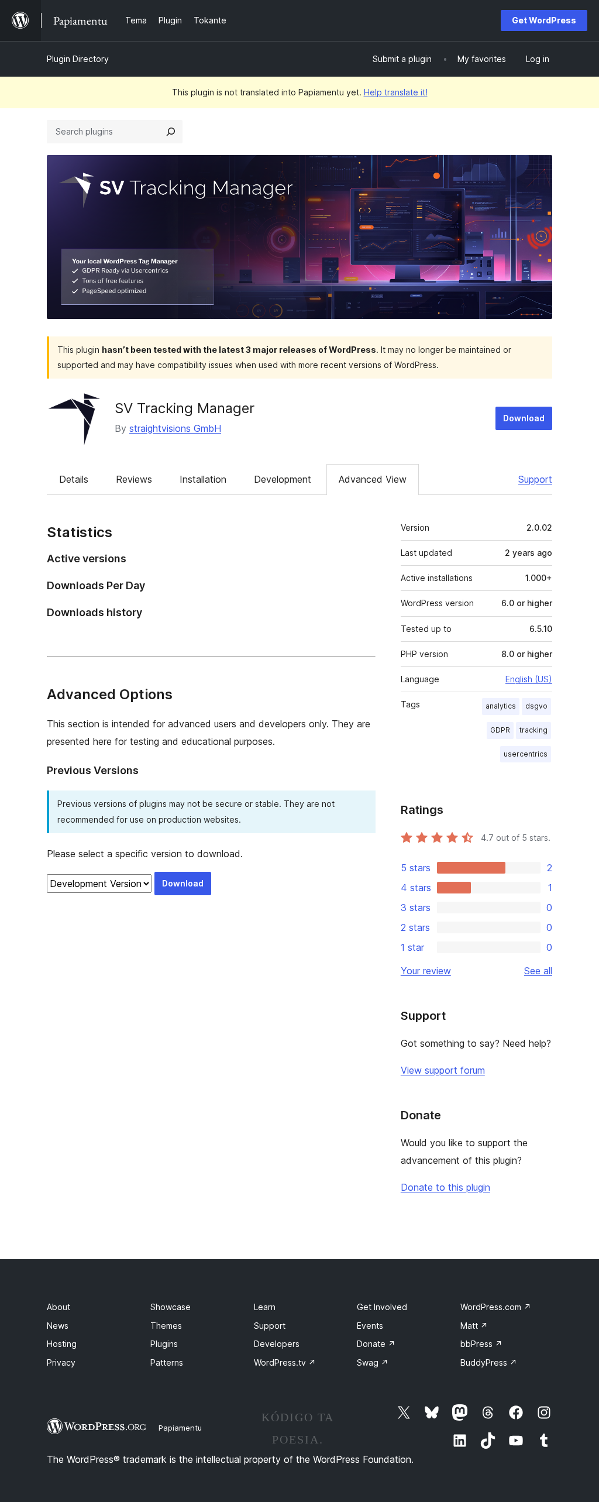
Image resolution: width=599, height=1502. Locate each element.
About (58, 1307)
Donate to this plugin (445, 1187)
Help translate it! (396, 92)
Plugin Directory (78, 59)
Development (282, 479)
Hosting (62, 1344)
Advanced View (373, 479)
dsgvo (536, 706)
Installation (203, 479)
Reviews (134, 479)
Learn (265, 1307)
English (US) (528, 679)
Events (370, 1326)
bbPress (481, 1344)
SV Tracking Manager (184, 408)
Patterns (166, 1362)
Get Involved (382, 1307)
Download (524, 418)
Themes (166, 1326)
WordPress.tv (285, 1362)
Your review (426, 971)
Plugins (164, 1344)
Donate (376, 1344)
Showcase (170, 1307)
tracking (533, 730)
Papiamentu (180, 1427)
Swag (372, 1362)
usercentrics (526, 754)
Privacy (61, 1362)
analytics (501, 706)
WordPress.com (495, 1307)
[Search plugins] (171, 131)
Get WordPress (544, 20)
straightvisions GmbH (175, 428)
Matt (474, 1326)
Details (73, 479)
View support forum (443, 1070)
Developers (277, 1344)
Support (535, 479)
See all (538, 971)
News (57, 1326)
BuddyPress (488, 1362)
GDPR (500, 730)
